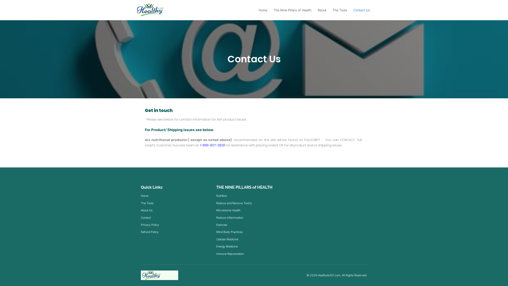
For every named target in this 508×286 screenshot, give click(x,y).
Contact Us (361, 10)
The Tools (340, 10)
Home (263, 10)
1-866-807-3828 (212, 145)
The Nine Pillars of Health (292, 10)
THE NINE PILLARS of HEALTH (244, 187)
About (322, 10)
